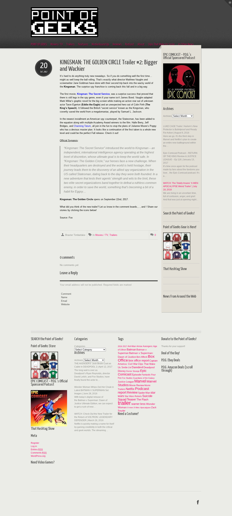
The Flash (142, 399)
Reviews (117, 44)
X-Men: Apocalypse (142, 407)
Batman (131, 349)
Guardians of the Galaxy (144, 378)
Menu (228, 4)
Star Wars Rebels (133, 396)
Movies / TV (57, 44)
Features (83, 44)
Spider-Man (144, 392)
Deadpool (149, 367)
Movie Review (136, 385)
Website (65, 304)
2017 (125, 346)
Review (132, 392)
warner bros (138, 403)
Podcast (129, 44)
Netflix (130, 389)
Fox (119, 378)
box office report (139, 360)
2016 (120, 346)
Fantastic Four (149, 374)
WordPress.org (38, 456)
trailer (124, 403)
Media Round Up (100, 44)
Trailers (70, 44)
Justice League (126, 381)
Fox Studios (127, 378)
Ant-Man (132, 346)
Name (64, 297)
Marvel (140, 381)
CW (129, 367)
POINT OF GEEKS (39, 44)
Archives (167, 116)
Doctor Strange (133, 371)
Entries (37, 449)
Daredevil (137, 367)
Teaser (131, 399)
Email (64, 301)
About (141, 44)
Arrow (139, 346)
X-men (130, 407)
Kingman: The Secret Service (93, 94)
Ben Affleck (141, 357)
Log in (34, 446)
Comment (66, 294)
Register (35, 443)
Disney (122, 371)
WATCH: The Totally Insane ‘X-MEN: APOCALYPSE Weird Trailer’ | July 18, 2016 (181, 186)
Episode (136, 374)
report (122, 392)
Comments (39, 453)
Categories (79, 346)
